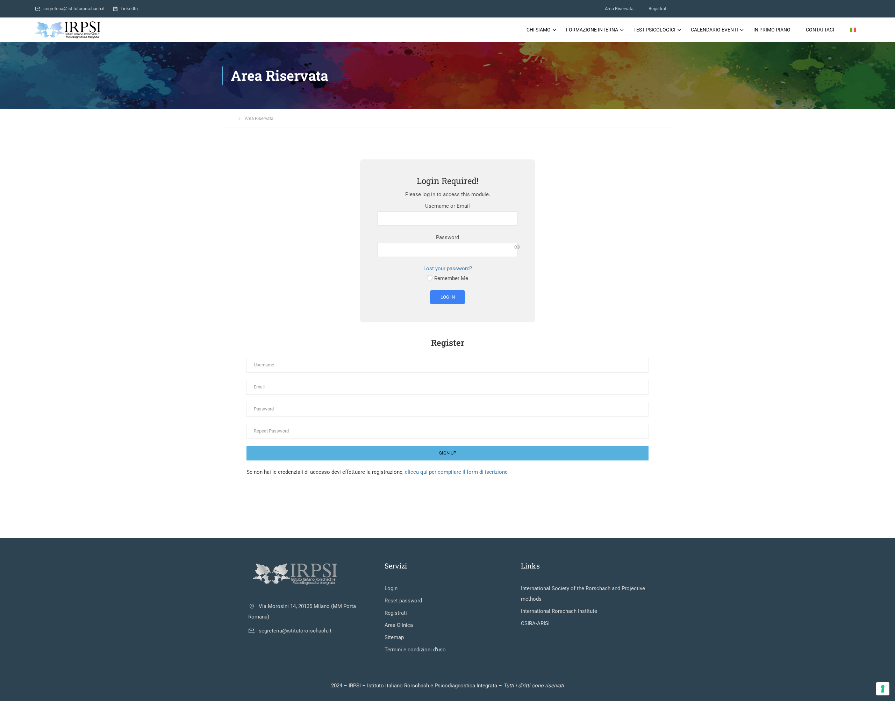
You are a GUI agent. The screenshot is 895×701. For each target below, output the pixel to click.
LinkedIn (129, 8)
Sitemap (394, 637)
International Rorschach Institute (559, 611)
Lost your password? (447, 268)
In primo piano (771, 30)
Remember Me (451, 278)
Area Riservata (619, 8)
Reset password (403, 601)
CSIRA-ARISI (535, 623)
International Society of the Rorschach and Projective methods (583, 593)
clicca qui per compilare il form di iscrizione (456, 472)
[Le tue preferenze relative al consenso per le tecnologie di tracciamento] (882, 688)
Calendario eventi (714, 30)
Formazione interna (592, 30)
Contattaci (820, 30)
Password (447, 237)
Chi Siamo (539, 30)
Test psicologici (654, 30)
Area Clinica (399, 625)
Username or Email (447, 206)
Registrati (658, 8)
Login (391, 588)
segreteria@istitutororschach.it (74, 8)
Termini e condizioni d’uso (415, 649)
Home (228, 118)
